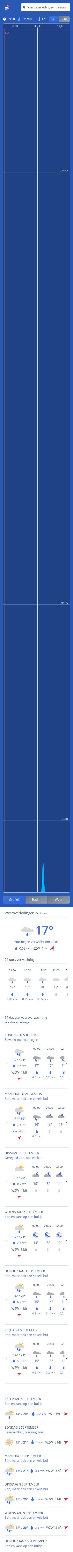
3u (53, 19)
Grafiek (14, 899)
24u (64, 19)
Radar (36, 899)
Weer (59, 899)
